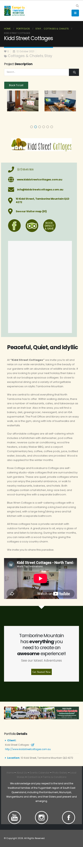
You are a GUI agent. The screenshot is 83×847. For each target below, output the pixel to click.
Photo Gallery (59, 772)
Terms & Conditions (54, 777)
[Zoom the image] (14, 813)
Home (10, 772)
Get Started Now (41, 671)
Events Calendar (39, 772)
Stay (48, 55)
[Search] (74, 72)
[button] (77, 6)
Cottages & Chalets (25, 55)
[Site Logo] (15, 11)
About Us (22, 772)
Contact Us (33, 777)
